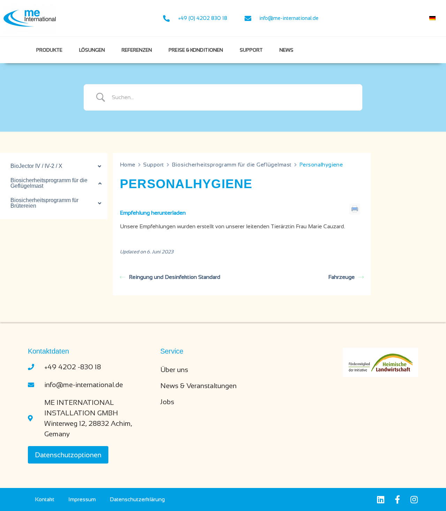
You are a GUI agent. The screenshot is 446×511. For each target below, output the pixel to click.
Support (251, 50)
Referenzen (137, 50)
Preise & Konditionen (196, 50)
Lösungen (92, 50)
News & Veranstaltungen (198, 386)
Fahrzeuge (341, 277)
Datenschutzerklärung (137, 499)
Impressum (82, 499)
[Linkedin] (380, 499)
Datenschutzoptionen (68, 455)
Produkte (49, 50)
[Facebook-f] (397, 499)
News (286, 50)
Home (128, 165)
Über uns (174, 369)
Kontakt (44, 499)
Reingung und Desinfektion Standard (174, 277)
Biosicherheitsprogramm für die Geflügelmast (232, 165)
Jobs (167, 402)
